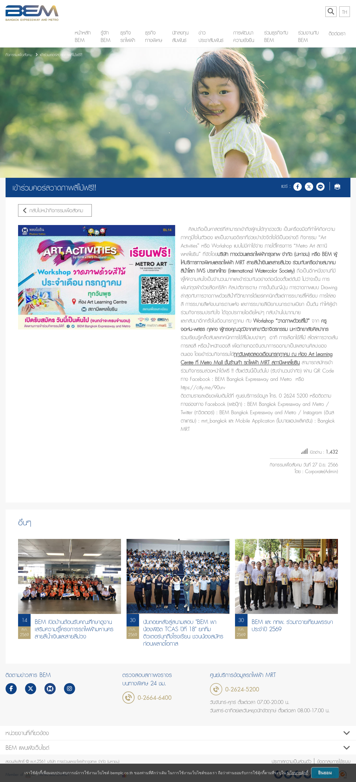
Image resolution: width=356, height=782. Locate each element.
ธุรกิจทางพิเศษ (153, 36)
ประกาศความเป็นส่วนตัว (291, 761)
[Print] (337, 186)
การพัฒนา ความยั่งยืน (243, 36)
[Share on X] (309, 186)
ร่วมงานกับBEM (308, 36)
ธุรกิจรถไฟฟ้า (127, 36)
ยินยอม (325, 772)
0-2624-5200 (242, 689)
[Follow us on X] (30, 689)
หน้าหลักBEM (83, 36)
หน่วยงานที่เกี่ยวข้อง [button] (27, 733)
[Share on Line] (320, 186)
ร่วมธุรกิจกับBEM (276, 36)
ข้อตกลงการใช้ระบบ (333, 761)
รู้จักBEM (105, 36)
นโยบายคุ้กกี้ (297, 773)
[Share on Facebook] (297, 186)
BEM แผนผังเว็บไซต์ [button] (27, 747)
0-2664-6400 (155, 698)
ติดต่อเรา (337, 33)
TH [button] (344, 12)
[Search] (331, 11)
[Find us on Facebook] (11, 689)
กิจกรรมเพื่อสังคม (19, 54)
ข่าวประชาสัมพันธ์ (211, 36)
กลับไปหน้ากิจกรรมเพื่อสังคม (56, 210)
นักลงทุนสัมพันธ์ (180, 36)
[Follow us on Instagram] (69, 689)
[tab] (178, 733)
